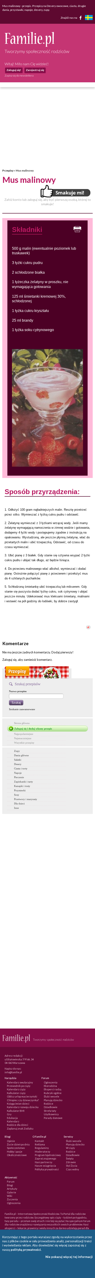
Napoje (18, 772)
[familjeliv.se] (89, 18)
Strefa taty (50, 1110)
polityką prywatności (26, 1249)
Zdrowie (71, 1162)
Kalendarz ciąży (16, 1089)
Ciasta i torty (20, 768)
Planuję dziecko (53, 1100)
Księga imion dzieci (18, 1103)
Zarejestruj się (35, 70)
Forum (11, 1181)
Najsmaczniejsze (22, 738)
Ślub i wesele (51, 1096)
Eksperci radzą (52, 1089)
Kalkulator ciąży (16, 1092)
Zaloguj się (9, 659)
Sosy (16, 794)
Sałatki (17, 759)
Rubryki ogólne (53, 1092)
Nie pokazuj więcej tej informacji (69, 1257)
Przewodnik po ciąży (18, 1085)
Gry (9, 1114)
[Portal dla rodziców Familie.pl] (29, 45)
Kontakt (39, 1140)
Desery (17, 764)
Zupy (17, 751)
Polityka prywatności (47, 1169)
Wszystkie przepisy (24, 742)
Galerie (11, 1192)
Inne (16, 808)
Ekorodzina (50, 1085)
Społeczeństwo (16, 1147)
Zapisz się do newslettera (19, 75)
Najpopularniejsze (23, 733)
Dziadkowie (50, 1107)
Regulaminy (42, 1147)
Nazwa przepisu (18, 691)
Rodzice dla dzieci (17, 1124)
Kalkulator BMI (15, 1110)
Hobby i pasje (14, 1151)
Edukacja (12, 1117)
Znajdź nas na (69, 17)
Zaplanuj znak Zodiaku (20, 1128)
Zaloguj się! (13, 70)
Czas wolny (72, 1169)
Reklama (40, 1144)
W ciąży (70, 1147)
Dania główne (21, 755)
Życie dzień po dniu (18, 1144)
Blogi (10, 1185)
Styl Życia (71, 1165)
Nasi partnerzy (43, 1162)
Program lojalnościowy (48, 1154)
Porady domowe (53, 1117)
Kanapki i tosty (22, 786)
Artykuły (12, 1188)
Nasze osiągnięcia (45, 1165)
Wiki (9, 1195)
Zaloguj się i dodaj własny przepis (33, 728)
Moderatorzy (42, 1151)
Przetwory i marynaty (25, 799)
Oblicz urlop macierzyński (22, 1096)
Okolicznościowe (17, 1154)
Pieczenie (19, 777)
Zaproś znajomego (45, 1158)
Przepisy (7, 170)
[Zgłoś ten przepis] (88, 628)
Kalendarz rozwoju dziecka (23, 1107)
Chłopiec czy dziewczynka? (23, 1100)
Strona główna (22, 723)
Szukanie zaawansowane (22, 709)
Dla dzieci (19, 803)
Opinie (11, 1140)
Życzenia (12, 1199)
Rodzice (48, 1103)
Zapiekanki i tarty (23, 781)
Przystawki (20, 790)
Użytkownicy (51, 1114)
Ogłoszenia (50, 1082)
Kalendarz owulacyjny (20, 1082)
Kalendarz (13, 1121)
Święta (70, 1158)
